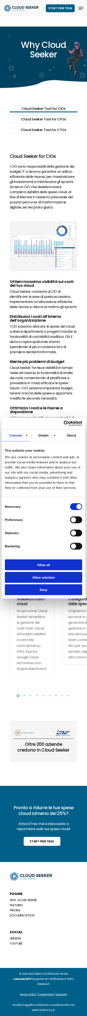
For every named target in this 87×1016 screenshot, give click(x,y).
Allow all (43, 565)
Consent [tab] (15, 435)
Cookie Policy (46, 994)
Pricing (15, 910)
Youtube (16, 943)
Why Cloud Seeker (23, 900)
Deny (43, 590)
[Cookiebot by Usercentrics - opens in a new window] (63, 423)
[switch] (76, 520)
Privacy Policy (28, 994)
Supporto (61, 994)
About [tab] (71, 435)
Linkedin (15, 938)
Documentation (22, 915)
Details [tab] (43, 435)
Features (16, 905)
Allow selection (43, 577)
